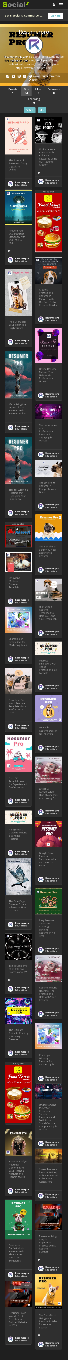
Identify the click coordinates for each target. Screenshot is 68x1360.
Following (34, 100)
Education (21, 184)
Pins (26, 91)
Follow (29, 110)
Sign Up (55, 15)
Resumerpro (22, 182)
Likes (38, 91)
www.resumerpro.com (46, 76)
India (34, 80)
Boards (12, 91)
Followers (54, 91)
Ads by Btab (49, 191)
